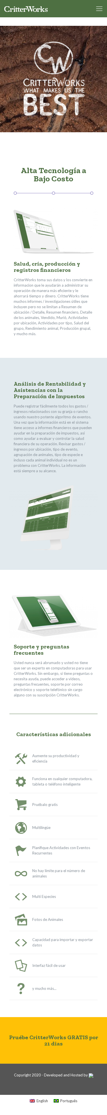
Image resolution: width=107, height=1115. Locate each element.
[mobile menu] (99, 8)
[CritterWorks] (26, 8)
